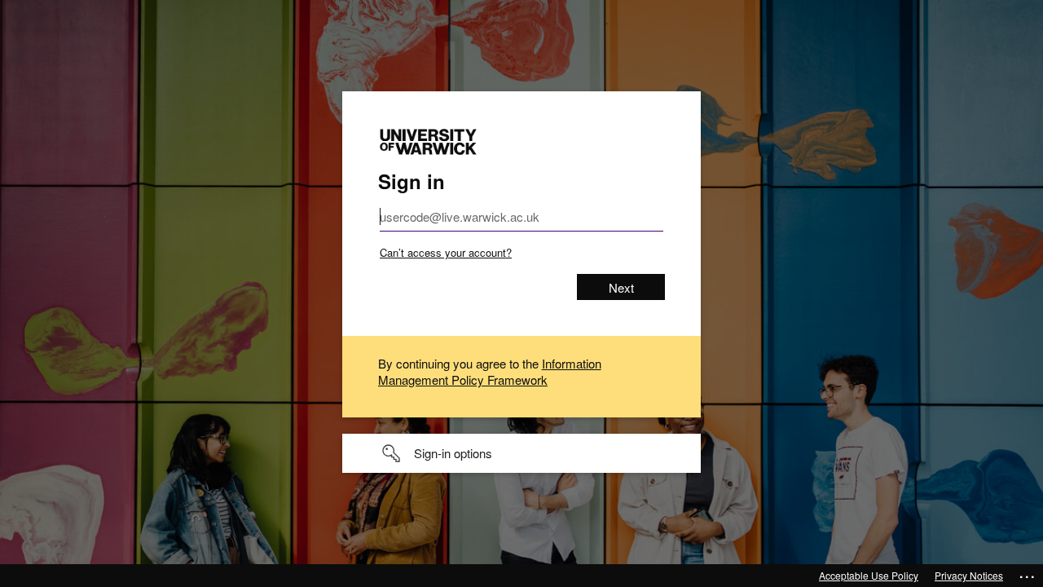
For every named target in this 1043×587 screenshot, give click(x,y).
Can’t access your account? (446, 252)
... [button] (1027, 573)
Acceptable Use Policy (868, 575)
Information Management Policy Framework (489, 371)
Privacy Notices (969, 575)
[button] (521, 453)
